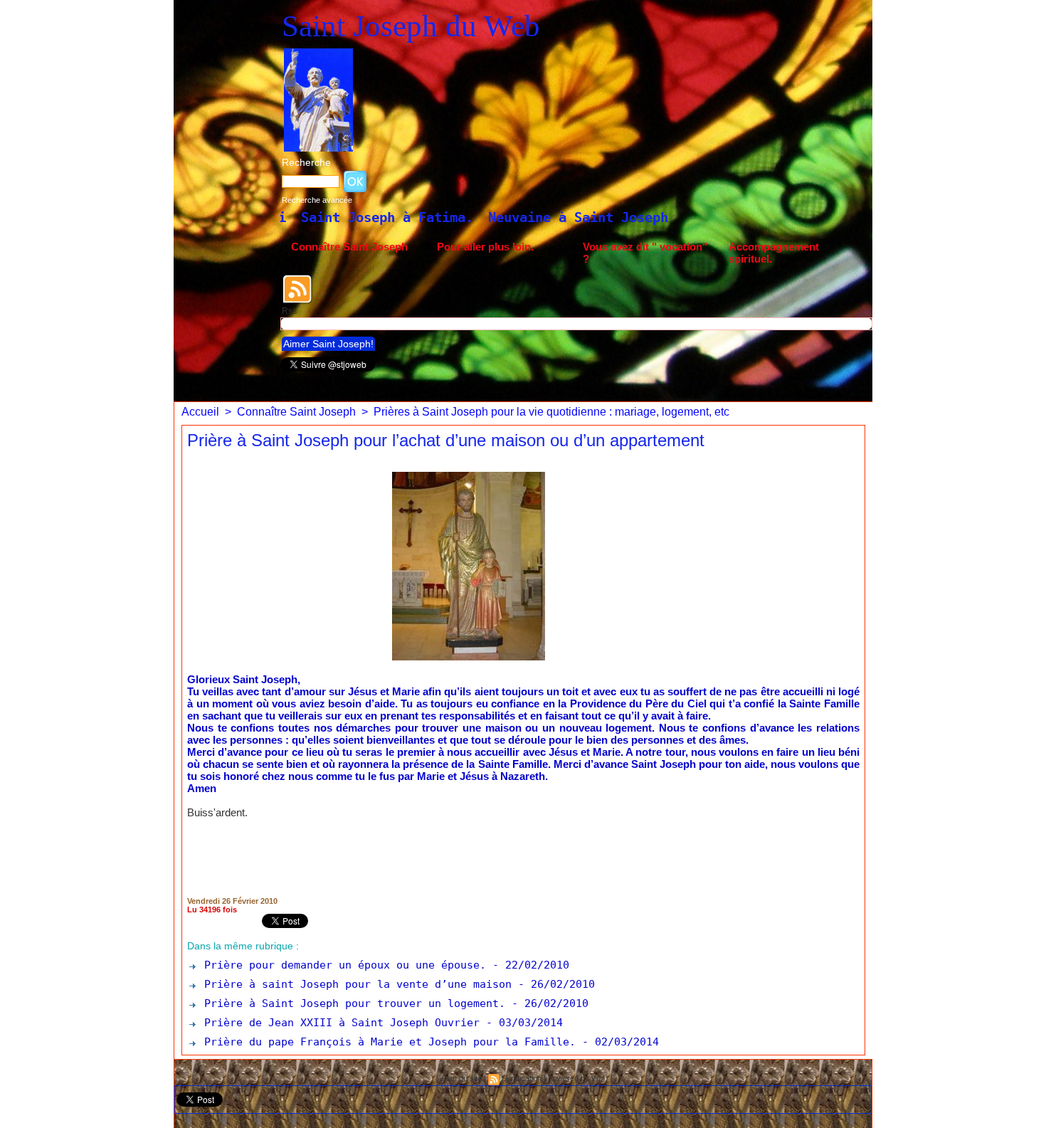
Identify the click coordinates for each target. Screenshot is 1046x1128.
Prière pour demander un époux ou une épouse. (342, 965)
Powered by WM (576, 1078)
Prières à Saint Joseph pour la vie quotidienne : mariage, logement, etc (551, 412)
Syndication (522, 1078)
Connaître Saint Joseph (349, 247)
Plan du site (462, 1078)
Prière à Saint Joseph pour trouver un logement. (351, 1003)
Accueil (200, 412)
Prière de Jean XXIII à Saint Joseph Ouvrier (339, 1022)
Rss (289, 311)
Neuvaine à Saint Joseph (474, 217)
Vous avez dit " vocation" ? (645, 253)
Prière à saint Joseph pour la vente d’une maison (355, 984)
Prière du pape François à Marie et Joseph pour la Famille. (387, 1041)
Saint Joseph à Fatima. (283, 217)
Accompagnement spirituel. (774, 253)
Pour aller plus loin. (485, 247)
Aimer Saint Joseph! (328, 343)
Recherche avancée (317, 200)
